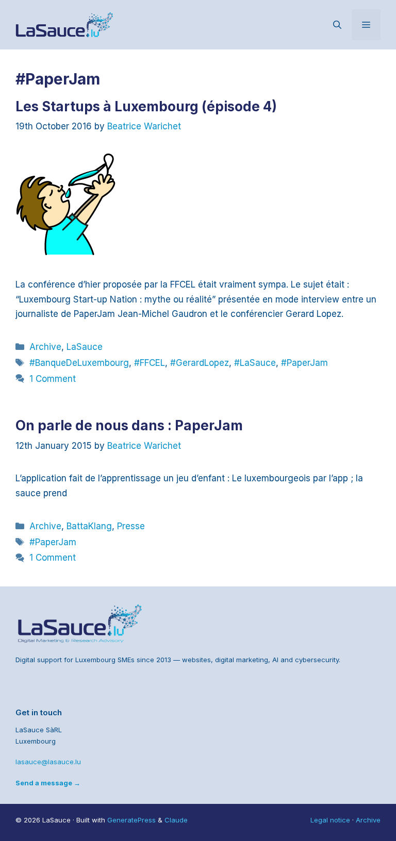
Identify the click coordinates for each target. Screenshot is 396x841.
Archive (45, 347)
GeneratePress (131, 820)
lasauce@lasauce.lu (48, 762)
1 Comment (52, 379)
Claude (176, 820)
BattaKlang (89, 526)
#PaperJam (304, 363)
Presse (131, 526)
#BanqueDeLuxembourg (79, 363)
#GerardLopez (199, 363)
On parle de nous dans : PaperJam (129, 425)
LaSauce (85, 347)
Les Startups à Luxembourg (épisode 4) (146, 106)
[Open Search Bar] (337, 24)
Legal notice (330, 820)
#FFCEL (149, 363)
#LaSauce (255, 363)
